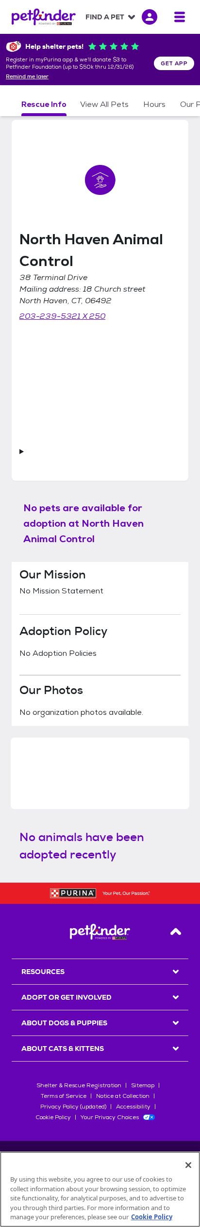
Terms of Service (63, 1096)
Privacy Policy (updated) (73, 1106)
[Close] (188, 1165)
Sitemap (142, 1085)
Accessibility (133, 1106)
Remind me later (27, 77)
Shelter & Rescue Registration (78, 1085)
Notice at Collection (123, 1096)
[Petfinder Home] (44, 17)
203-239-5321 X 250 (62, 316)
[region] (100, 1189)
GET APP (174, 63)
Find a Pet (104, 17)
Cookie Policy (53, 1117)
